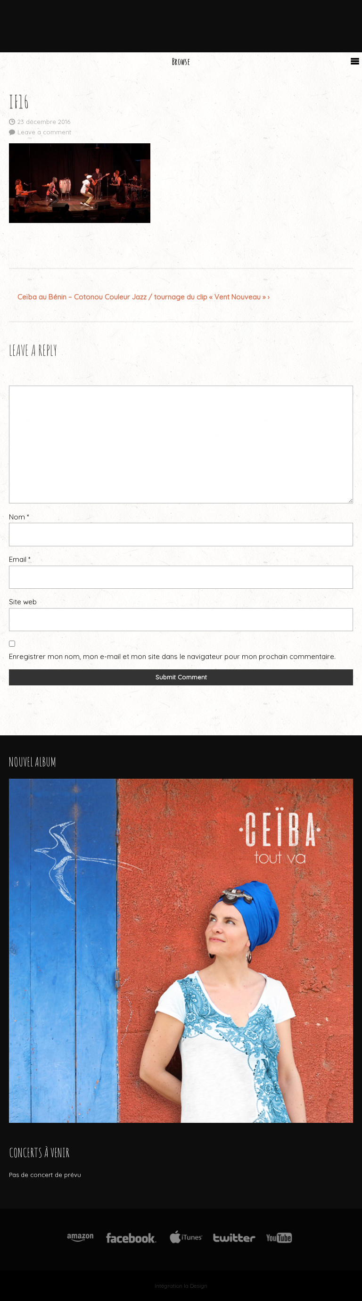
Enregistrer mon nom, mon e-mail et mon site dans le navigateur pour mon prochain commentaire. (172, 656)
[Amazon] (80, 1242)
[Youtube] (279, 1242)
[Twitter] (234, 1242)
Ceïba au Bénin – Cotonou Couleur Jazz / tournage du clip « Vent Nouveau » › (143, 296)
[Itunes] (186, 1242)
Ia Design (195, 1285)
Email (20, 559)
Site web (23, 601)
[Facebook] (131, 1242)
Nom (19, 516)
